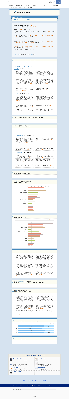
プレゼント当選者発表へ (41, 380)
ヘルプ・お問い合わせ (44, 385)
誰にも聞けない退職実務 (17, 371)
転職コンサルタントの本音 (17, 358)
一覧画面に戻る (35, 349)
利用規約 (16, 385)
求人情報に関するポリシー (22, 385)
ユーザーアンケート (41, 358)
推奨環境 (39, 385)
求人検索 (11, 5)
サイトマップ (56, 385)
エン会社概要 (12, 385)
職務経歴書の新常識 (41, 367)
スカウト (28, 5)
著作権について (35, 385)
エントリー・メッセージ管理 (39, 5)
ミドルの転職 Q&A (16, 367)
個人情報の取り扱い (29, 385)
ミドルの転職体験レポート (54, 5)
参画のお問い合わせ (51, 385)
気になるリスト (19, 5)
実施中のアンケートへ (28, 380)
